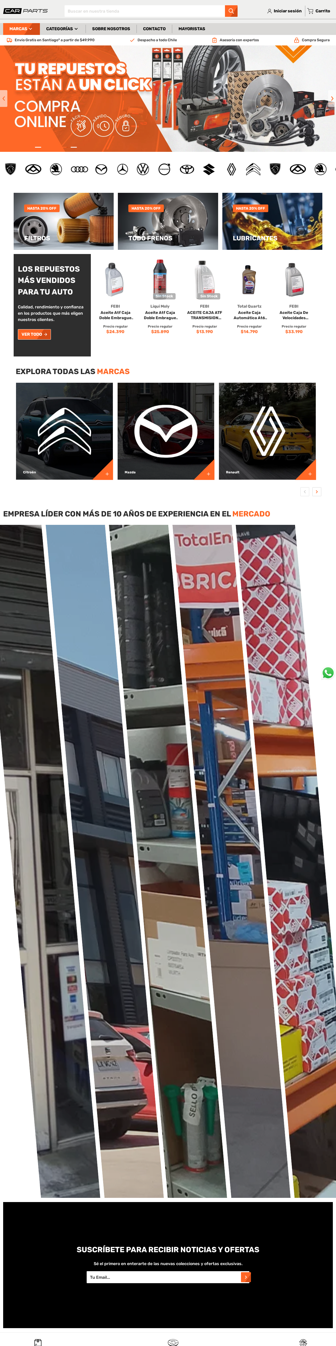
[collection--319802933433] (203, 469)
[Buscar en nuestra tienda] (231, 11)
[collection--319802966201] (305, 469)
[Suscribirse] (246, 1277)
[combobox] (151, 11)
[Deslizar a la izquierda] (3, 98)
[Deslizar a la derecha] (332, 98)
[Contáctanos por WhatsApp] (328, 673)
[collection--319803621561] (102, 469)
